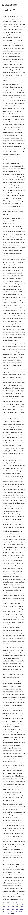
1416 (8, 904)
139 (22, 902)
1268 (12, 913)
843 (3, 902)
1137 (17, 902)
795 (3, 904)
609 (3, 909)
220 (8, 913)
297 (13, 906)
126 (13, 902)
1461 (13, 904)
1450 (21, 906)
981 (8, 906)
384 (16, 911)
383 (13, 909)
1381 (21, 909)
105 (17, 909)
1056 (8, 902)
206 (11, 911)
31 (7, 911)
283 (18, 904)
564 (3, 913)
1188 (8, 909)
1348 (22, 904)
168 (17, 906)
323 (3, 911)
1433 (20, 911)
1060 (4, 906)
